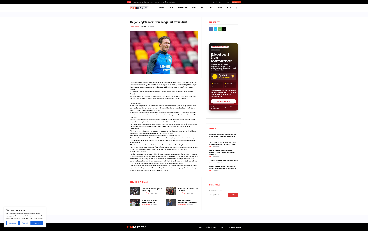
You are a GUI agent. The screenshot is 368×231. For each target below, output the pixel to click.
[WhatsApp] (220, 29)
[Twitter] (220, 2)
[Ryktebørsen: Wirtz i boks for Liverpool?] (171, 191)
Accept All (37, 223)
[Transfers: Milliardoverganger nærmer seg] (135, 191)
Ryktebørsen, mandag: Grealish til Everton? (149, 201)
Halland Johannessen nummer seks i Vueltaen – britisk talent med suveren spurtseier (222, 152)
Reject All (25, 223)
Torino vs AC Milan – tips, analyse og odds (223, 160)
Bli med (233, 194)
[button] (236, 8)
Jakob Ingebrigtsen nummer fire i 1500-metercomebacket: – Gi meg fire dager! (222, 143)
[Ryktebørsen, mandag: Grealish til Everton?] (135, 202)
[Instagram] (216, 2)
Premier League (134, 26)
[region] (25, 217)
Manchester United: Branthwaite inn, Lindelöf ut (187, 201)
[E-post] (224, 29)
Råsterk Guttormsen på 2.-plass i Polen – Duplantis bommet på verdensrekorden (154, 2)
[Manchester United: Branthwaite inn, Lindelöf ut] (171, 202)
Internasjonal (212, 162)
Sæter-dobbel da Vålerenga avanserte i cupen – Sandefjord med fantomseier (222, 135)
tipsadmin (143, 26)
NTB (210, 139)
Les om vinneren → (223, 101)
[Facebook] (213, 2)
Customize (12, 223)
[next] (190, 2)
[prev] (187, 2)
